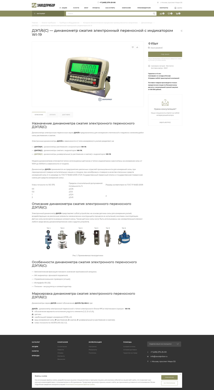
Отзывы (60, 353)
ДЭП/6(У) (38, 154)
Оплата (53, 114)
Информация (95, 342)
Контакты (61, 356)
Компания (63, 342)
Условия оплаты (129, 346)
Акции (35, 346)
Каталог (36, 342)
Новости (61, 350)
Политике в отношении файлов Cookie (80, 384)
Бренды (35, 355)
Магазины (93, 346)
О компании (62, 346)
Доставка (66, 114)
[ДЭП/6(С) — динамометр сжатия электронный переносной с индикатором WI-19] (88, 77)
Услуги (35, 351)
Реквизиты (93, 350)
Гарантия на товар (130, 353)
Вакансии (61, 359)
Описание (39, 114)
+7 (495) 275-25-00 (107, 2)
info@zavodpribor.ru (158, 356)
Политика (92, 353)
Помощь (127, 342)
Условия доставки (130, 350)
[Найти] (154, 14)
